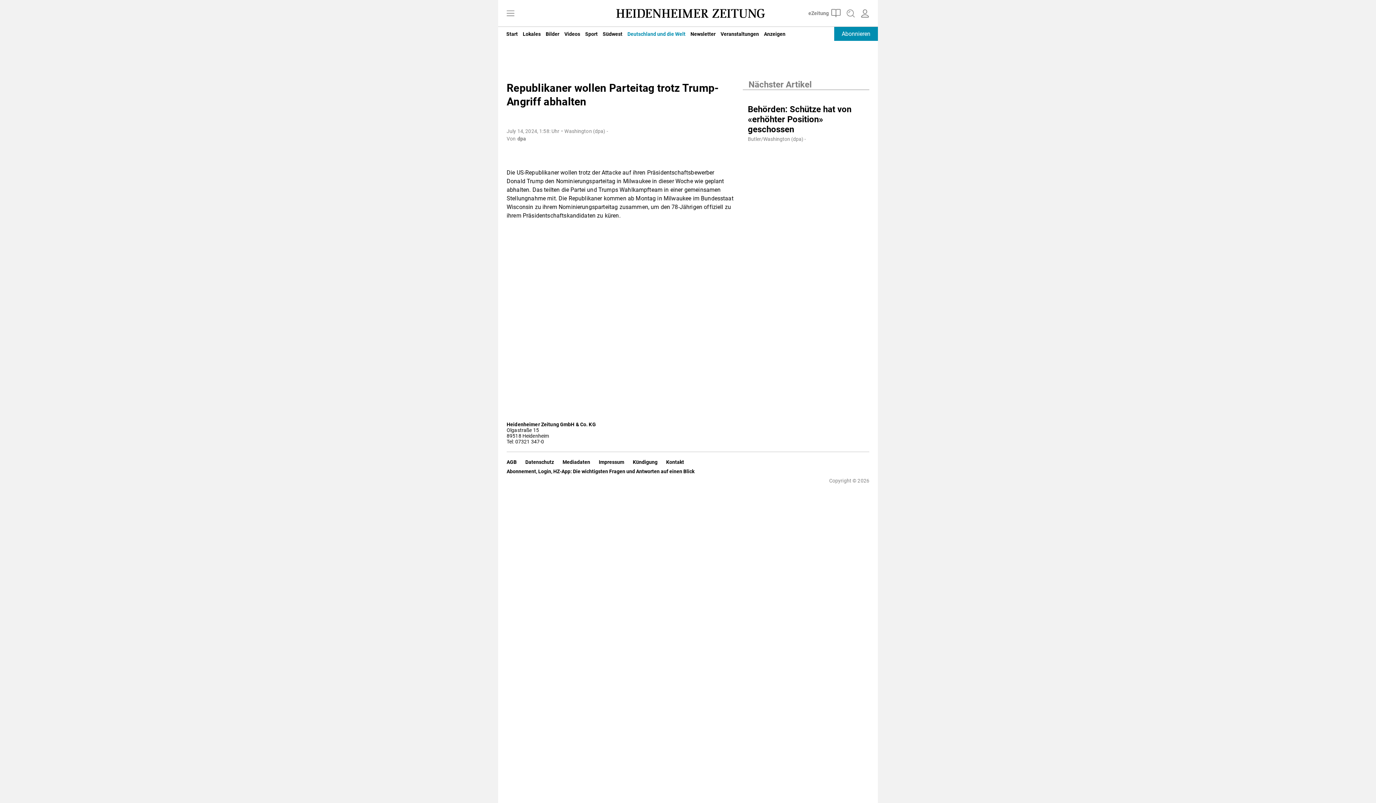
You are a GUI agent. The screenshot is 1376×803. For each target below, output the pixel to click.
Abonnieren (856, 33)
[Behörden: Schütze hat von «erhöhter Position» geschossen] (806, 97)
